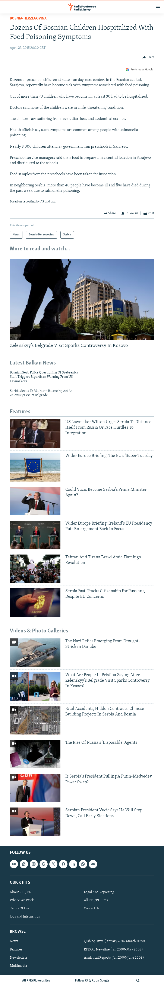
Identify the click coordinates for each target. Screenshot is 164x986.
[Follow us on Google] (44, 864)
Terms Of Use (19, 908)
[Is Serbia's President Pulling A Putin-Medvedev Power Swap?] (35, 788)
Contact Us (92, 908)
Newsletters (19, 957)
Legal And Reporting (99, 892)
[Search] (138, 980)
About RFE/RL (20, 892)
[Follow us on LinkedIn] (73, 864)
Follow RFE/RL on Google (92, 980)
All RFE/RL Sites (96, 900)
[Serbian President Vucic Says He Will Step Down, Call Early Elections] (35, 822)
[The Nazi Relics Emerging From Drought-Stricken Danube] (35, 652)
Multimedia (18, 966)
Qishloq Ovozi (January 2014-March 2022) (114, 941)
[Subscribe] (93, 864)
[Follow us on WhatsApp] (83, 864)
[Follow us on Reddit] (24, 864)
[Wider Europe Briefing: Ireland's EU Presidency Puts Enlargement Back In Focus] (35, 535)
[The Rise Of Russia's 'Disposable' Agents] (35, 754)
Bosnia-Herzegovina (28, 19)
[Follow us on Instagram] (34, 864)
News (14, 941)
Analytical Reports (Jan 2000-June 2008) (114, 957)
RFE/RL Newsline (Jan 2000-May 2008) (113, 949)
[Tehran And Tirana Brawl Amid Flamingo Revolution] (35, 569)
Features (16, 949)
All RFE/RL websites (36, 980)
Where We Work (22, 900)
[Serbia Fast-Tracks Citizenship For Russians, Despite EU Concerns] (35, 602)
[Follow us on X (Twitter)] (53, 864)
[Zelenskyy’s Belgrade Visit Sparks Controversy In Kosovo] (82, 299)
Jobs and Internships (25, 917)
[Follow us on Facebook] (63, 864)
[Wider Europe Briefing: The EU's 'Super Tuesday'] (35, 467)
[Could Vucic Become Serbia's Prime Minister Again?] (35, 501)
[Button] (148, 57)
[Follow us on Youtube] (14, 864)
